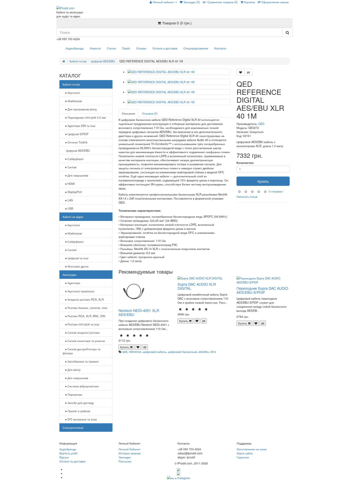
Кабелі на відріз (73, 217)
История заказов (129, 453)
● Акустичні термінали (78, 291)
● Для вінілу (72, 370)
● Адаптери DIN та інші (79, 126)
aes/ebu (204, 352)
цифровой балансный (182, 352)
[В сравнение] (248, 72)
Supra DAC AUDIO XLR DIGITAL (197, 286)
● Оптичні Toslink (75, 142)
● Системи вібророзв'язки (81, 386)
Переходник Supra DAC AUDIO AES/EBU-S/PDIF (262, 290)
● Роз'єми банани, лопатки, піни (85, 308)
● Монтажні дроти (75, 266)
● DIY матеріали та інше (80, 419)
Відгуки (64, 457)
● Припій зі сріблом (76, 411)
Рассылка (125, 461)
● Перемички (72, 394)
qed (124, 352)
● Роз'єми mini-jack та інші (81, 324)
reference (135, 352)
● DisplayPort (72, 192)
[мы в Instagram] (178, 477)
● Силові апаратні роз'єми (81, 332)
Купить (263, 181)
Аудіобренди (67, 449)
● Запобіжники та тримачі (81, 361)
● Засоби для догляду (78, 403)
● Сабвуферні (73, 159)
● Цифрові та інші (75, 258)
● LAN (68, 200)
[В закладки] (241, 72)
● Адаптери (71, 283)
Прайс (126, 48)
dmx (213, 352)
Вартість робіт (68, 453)
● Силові (69, 167)
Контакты (220, 48)
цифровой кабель (154, 352)
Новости (95, 48)
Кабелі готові (77, 61)
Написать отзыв (247, 196)
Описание (128, 113)
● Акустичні (71, 93)
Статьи (111, 48)
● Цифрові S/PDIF (76, 134)
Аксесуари (69, 275)
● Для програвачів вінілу (80, 109)
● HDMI (69, 184)
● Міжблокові (72, 101)
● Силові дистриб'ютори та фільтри (81, 351)
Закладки (125, 457)
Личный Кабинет (129, 449)
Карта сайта (245, 453)
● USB (68, 208)
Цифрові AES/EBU (103, 61)
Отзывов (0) (150, 113)
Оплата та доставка (72, 461)
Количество (245, 163)
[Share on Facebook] (178, 469)
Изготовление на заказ (252, 449)
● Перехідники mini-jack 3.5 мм (84, 117)
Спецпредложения (195, 48)
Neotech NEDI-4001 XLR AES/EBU (139, 312)
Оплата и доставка (164, 48)
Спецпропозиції (73, 428)
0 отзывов (275, 191)
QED (261, 124)
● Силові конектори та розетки (84, 341)
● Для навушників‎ (75, 175)
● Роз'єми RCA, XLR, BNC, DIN (84, 316)
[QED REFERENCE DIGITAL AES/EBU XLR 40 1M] (179, 72)
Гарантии (243, 457)
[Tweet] (178, 473)
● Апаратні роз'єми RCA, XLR (83, 299)
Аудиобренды (75, 48)
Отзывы (141, 48)
